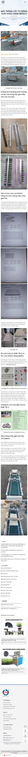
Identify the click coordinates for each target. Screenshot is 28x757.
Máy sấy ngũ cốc (5, 585)
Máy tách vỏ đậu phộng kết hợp (9, 571)
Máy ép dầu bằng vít (6, 568)
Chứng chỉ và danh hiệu (9, 706)
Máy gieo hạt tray (11, 364)
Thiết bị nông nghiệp (7, 639)
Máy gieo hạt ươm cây (7, 604)
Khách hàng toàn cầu (9, 708)
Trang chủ (4, 18)
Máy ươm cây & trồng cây (18, 639)
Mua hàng (6, 720)
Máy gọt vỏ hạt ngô (6, 582)
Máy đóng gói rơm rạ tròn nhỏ (9, 576)
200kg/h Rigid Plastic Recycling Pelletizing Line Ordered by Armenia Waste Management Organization (13, 545)
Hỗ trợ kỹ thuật (7, 716)
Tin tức (9, 18)
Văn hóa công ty (8, 704)
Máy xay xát (4, 573)
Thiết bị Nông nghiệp (5, 603)
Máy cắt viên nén (5, 593)
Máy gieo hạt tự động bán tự (9, 608)
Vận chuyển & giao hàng (10, 718)
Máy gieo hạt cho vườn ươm (9, 579)
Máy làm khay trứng (6, 590)
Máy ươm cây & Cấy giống (15, 603)
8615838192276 (7, 735)
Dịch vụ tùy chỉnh (8, 715)
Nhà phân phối (7, 727)
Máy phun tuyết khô (6, 587)
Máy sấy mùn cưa (5, 596)
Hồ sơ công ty (7, 702)
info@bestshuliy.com (9, 738)
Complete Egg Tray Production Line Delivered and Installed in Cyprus (13, 555)
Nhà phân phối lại (8, 729)
